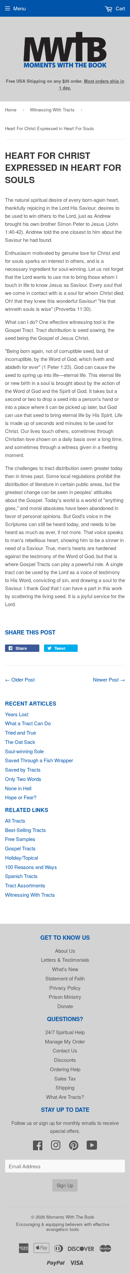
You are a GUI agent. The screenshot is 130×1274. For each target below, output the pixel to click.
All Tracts (15, 820)
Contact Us (65, 1050)
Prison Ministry (65, 996)
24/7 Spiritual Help (65, 1031)
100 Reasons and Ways (31, 866)
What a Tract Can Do (28, 723)
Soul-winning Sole (24, 751)
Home (10, 109)
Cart (119, 8)
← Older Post (20, 679)
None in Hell (18, 788)
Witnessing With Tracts (52, 109)
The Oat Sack (20, 741)
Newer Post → (109, 679)
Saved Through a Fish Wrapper (39, 760)
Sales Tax (65, 1078)
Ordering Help (65, 1069)
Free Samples (20, 838)
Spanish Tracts (21, 875)
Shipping (65, 1087)
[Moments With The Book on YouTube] (92, 1147)
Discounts (65, 1059)
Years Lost (16, 714)
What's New (65, 968)
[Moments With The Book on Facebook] (38, 1147)
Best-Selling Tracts (25, 829)
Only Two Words (23, 778)
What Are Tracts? (65, 1096)
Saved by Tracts (23, 769)
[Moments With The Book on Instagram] (56, 1147)
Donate (65, 1005)
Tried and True (20, 732)
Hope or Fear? (20, 797)
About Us (65, 950)
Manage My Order (65, 1041)
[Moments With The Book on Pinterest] (74, 1147)
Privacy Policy (65, 987)
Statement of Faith (65, 978)
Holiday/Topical (21, 857)
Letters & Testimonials (65, 959)
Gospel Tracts (20, 848)
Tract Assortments (25, 885)
